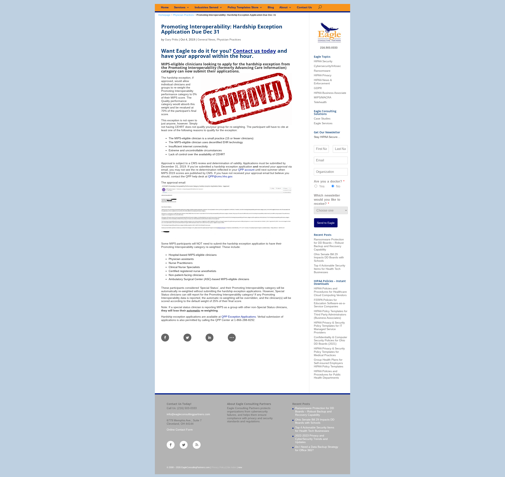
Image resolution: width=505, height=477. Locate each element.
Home (165, 7)
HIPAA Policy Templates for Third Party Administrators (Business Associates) (330, 314)
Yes (322, 186)
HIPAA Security (323, 61)
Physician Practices (183, 15)
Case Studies (322, 118)
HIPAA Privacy (322, 75)
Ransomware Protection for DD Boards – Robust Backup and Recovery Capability (329, 244)
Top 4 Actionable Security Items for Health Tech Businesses (329, 269)
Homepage (164, 15)
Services (179, 7)
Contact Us (304, 7)
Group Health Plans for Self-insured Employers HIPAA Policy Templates (328, 363)
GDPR (318, 88)
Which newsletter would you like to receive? (327, 199)
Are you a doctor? (329, 181)
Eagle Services (323, 123)
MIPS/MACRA (322, 97)
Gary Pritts (171, 39)
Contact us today (254, 50)
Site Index (231, 467)
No (338, 186)
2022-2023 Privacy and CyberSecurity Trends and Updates (311, 439)
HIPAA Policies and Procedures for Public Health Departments (327, 374)
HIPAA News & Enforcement (323, 81)
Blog (271, 7)
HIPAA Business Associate (330, 92)
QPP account (246, 169)
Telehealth (320, 102)
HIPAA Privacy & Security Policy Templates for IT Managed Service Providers (329, 327)
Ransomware (322, 70)
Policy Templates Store (243, 7)
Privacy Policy (218, 467)
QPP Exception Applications (239, 316)
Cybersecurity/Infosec (327, 66)
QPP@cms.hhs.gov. (220, 176)
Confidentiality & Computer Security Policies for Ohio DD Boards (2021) (330, 340)
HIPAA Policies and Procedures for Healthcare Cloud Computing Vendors (330, 292)
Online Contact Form (180, 429)
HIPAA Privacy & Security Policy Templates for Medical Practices (329, 352)
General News (206, 39)
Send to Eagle (326, 222)
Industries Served (206, 7)
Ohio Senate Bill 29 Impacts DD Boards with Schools (329, 257)
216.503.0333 (329, 47)
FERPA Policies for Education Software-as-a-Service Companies (330, 303)
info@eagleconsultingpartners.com (188, 414)
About (283, 7)
